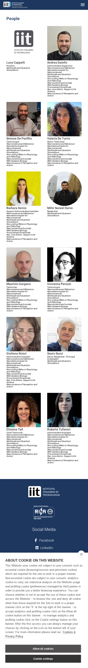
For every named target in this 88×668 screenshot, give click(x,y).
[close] (81, 554)
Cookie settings (43, 658)
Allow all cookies (43, 648)
